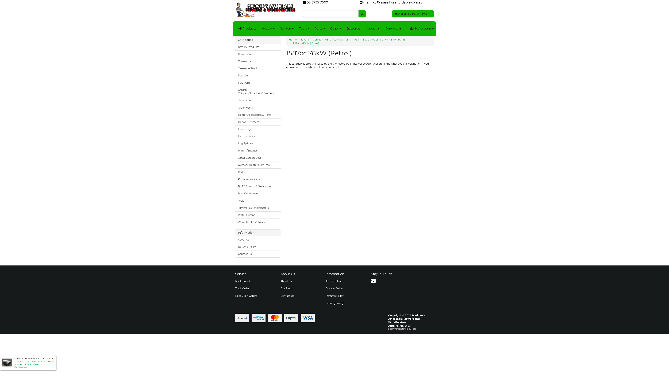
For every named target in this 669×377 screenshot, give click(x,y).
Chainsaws (244, 61)
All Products (247, 28)
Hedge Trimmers (248, 122)
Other (335, 28)
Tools (303, 28)
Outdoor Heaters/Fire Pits (254, 165)
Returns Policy (247, 246)
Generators (244, 100)
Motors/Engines (247, 150)
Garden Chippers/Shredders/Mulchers (256, 91)
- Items (412, 13)
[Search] (362, 13)
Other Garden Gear (249, 157)
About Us (373, 28)
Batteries (353, 28)
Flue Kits (243, 75)
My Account (242, 281)
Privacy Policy (334, 288)
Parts (319, 28)
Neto (414, 329)
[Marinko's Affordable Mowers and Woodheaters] (265, 8)
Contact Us (393, 28)
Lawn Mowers (246, 136)
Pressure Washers (249, 179)
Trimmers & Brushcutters (253, 207)
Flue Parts (244, 82)
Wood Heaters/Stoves (251, 222)
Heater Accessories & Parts (254, 114)
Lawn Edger (245, 129)
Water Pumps (246, 215)
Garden (286, 28)
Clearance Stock (247, 68)
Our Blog (285, 288)
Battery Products (248, 47)
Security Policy (335, 303)
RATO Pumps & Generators (254, 186)
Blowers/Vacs (246, 54)
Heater (267, 28)
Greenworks (245, 107)
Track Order (242, 288)
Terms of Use (334, 281)
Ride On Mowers (248, 193)
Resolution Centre (246, 295)
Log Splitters (245, 143)
